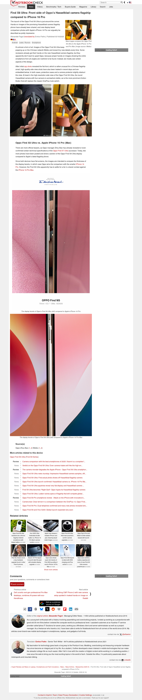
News (31, 6)
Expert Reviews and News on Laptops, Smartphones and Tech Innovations (35, 667)
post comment (18, 584)
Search (103, 6)
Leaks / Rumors (24, 42)
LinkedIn (127, 660)
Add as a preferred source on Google (53, 603)
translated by (30, 36)
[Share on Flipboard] (65, 609)
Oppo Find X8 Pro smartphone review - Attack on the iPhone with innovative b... (53, 497)
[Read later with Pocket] (59, 609)
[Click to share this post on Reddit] (53, 609)
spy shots (28, 66)
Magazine (83, 6)
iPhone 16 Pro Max (26, 170)
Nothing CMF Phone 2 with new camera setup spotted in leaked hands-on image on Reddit (71, 595)
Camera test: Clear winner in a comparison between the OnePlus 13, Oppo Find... (54, 501)
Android (15, 42)
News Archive (69, 667)
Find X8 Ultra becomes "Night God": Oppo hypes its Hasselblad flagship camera (53, 489)
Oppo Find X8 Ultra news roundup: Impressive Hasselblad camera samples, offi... (54, 473)
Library (93, 6)
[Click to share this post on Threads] (36, 609)
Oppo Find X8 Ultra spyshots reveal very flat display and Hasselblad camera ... (53, 485)
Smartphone (36, 42)
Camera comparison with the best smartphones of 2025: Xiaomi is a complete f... (53, 461)
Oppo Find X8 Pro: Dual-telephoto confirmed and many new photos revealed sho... (54, 505)
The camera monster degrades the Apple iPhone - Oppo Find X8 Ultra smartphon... (54, 469)
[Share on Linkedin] (70, 609)
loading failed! (100, 50)
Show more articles (51, 569)
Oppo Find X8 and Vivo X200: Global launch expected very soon (47, 509)
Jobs (111, 6)
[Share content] (24, 609)
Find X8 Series (32, 457)
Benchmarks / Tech (53, 6)
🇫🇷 (14, 39)
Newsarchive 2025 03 (82, 667)
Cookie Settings (85, 695)
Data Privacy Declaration (68, 695)
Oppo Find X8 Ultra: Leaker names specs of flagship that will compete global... (53, 493)
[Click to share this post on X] (47, 609)
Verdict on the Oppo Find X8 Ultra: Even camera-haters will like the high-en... (52, 465)
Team (55, 695)
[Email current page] (76, 609)
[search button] (122, 2)
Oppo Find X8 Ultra (17, 457)
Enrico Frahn (41, 641)
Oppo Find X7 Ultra (60, 150)
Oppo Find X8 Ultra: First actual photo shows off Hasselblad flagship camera (52, 477)
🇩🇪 (12, 39)
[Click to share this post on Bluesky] (41, 609)
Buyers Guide (70, 6)
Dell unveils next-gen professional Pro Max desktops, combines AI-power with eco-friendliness (31, 595)
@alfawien (126, 634)
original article (42, 616)
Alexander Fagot (56, 616)
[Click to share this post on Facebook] (30, 609)
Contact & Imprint (44, 695)
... (16, 39)
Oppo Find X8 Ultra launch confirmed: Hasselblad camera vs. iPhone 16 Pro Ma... (54, 481)
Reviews (21, 6)
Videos (40, 6)
